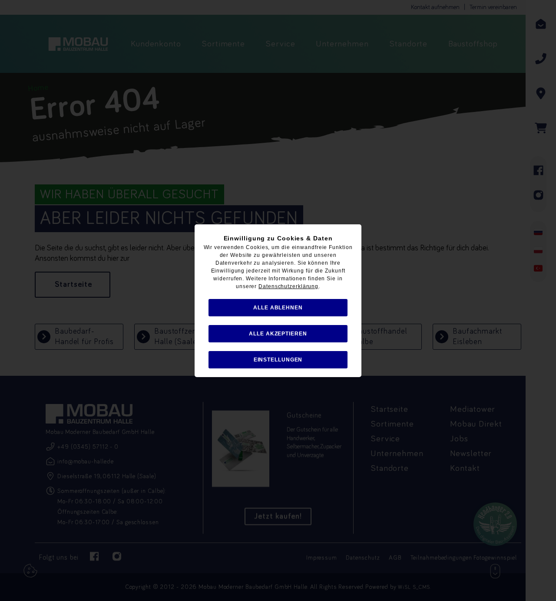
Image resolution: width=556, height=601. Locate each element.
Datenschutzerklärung (288, 286)
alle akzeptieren (278, 334)
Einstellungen (278, 360)
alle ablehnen (278, 308)
